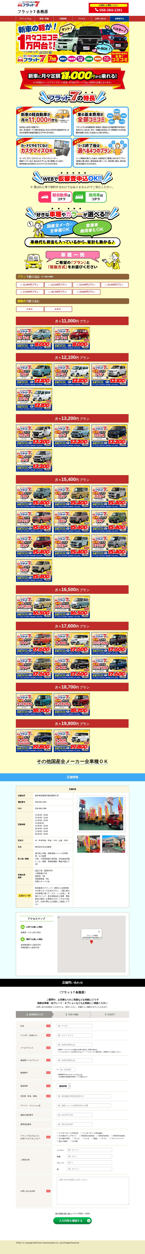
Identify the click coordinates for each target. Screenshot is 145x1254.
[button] (91, 942)
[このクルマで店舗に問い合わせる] (34, 348)
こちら (80, 1074)
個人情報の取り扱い (63, 1213)
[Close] (99, 932)
